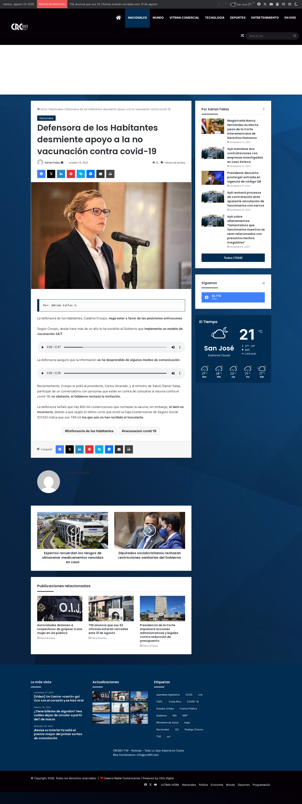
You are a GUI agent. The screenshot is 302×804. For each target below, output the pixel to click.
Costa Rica (175, 701)
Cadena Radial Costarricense (122, 778)
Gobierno (161, 715)
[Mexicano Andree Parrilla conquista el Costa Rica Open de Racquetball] (120, 707)
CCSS (189, 694)
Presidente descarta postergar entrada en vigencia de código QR (244, 177)
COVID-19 (193, 701)
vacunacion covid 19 (140, 431)
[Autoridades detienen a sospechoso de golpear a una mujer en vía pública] (59, 608)
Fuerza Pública (188, 708)
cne (200, 694)
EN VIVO (290, 17)
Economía (217, 784)
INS (175, 715)
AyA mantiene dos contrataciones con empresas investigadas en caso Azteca (245, 155)
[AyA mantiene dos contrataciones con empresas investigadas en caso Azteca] (213, 153)
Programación (261, 784)
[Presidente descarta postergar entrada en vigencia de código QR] (213, 178)
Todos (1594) (233, 257)
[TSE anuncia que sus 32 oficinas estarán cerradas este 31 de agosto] (111, 608)
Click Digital (166, 778)
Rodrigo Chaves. (194, 729)
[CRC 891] (17, 27)
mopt (187, 722)
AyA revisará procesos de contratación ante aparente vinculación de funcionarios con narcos (245, 199)
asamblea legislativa (168, 694)
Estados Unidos (165, 708)
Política (203, 784)
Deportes (238, 17)
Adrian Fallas (52, 162)
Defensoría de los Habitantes (90, 431)
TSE (158, 736)
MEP (185, 715)
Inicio (43, 109)
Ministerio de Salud (167, 722)
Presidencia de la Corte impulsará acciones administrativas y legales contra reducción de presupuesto (134, 4)
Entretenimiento (265, 17)
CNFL (159, 701)
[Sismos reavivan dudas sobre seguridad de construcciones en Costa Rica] (101, 707)
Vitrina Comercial (184, 17)
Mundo (158, 17)
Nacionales (137, 17)
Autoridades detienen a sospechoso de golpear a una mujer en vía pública (59, 629)
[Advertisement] (151, 64)
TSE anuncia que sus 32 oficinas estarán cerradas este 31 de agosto (108, 629)
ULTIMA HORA (170, 784)
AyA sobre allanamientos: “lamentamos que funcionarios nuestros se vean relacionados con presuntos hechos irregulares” (246, 229)
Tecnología (214, 17)
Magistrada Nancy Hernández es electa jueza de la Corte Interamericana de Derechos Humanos (242, 129)
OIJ (177, 729)
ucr (169, 736)
